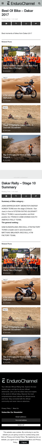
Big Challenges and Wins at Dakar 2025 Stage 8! (19, 155)
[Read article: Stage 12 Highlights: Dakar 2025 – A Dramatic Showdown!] (21, 119)
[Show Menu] (3, 3)
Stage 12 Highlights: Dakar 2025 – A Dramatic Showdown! (18, 126)
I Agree (24, 442)
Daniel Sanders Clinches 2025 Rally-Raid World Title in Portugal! (20, 66)
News (5, 48)
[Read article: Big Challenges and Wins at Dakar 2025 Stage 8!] (21, 148)
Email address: (21, 417)
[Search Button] (39, 3)
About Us (16, 408)
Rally (5, 78)
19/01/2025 (7, 130)
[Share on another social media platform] (35, 23)
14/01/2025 (7, 160)
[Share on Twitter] (16, 23)
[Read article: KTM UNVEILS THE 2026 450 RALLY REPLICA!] (21, 89)
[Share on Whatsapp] (26, 23)
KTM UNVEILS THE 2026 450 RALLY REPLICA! (18, 96)
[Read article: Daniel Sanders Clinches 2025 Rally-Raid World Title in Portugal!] (21, 59)
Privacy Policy (6, 408)
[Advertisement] (21, 172)
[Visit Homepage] (21, 3)
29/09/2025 (7, 71)
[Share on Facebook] (6, 23)
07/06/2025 (7, 100)
